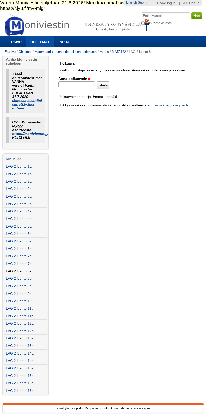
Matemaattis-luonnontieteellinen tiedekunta (66, 52)
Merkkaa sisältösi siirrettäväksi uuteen (27, 104)
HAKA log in (166, 3)
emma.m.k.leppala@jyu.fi (168, 105)
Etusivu (14, 42)
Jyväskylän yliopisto (69, 408)
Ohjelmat (40, 42)
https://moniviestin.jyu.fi (33, 134)
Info (106, 408)
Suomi (142, 2)
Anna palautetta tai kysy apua (131, 408)
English (131, 2)
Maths (104, 52)
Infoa (64, 42)
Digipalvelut (93, 408)
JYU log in (191, 3)
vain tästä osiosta (159, 23)
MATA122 (119, 52)
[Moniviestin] (79, 34)
